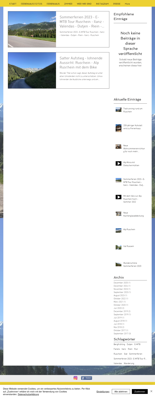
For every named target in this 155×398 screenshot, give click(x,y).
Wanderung (129, 363)
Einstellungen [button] (103, 391)
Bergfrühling (119, 344)
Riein (130, 349)
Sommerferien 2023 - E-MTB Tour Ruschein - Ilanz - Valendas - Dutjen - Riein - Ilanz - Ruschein (130, 359)
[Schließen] (151, 391)
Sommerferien (135, 354)
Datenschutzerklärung (28, 394)
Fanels (117, 349)
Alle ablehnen (120, 391)
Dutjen (130, 344)
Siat (125, 354)
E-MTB (137, 344)
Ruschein (118, 354)
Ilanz (124, 349)
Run (136, 349)
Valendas (118, 363)
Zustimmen (139, 391)
